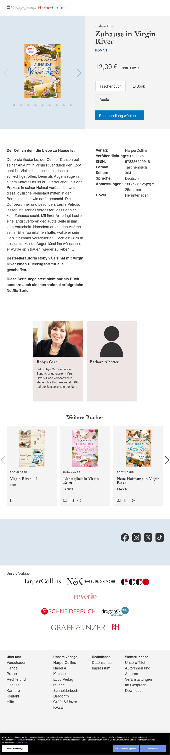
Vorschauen (16, 662)
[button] (14, 105)
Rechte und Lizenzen (16, 681)
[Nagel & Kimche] (91, 583)
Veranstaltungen (138, 679)
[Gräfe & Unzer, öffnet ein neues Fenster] (78, 628)
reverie (59, 684)
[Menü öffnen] (160, 7)
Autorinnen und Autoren (137, 670)
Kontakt (13, 696)
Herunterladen (137, 195)
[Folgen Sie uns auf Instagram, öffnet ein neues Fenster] (136, 537)
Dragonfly (61, 696)
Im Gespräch (135, 684)
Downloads (134, 690)
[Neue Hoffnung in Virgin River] (138, 466)
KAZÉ (58, 707)
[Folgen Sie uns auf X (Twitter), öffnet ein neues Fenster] (148, 537)
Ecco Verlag (63, 679)
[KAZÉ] (115, 628)
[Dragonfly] (115, 614)
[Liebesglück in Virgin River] (85, 466)
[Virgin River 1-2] (32, 466)
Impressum (101, 668)
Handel (12, 668)
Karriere (13, 690)
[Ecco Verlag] (135, 583)
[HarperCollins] (41, 583)
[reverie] (85, 597)
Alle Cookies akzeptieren (125, 748)
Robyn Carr (105, 26)
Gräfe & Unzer (65, 701)
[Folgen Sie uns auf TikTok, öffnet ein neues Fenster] (159, 537)
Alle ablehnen (153, 748)
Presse (12, 673)
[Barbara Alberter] (112, 361)
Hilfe (10, 701)
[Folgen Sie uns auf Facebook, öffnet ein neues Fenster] (125, 537)
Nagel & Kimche (60, 670)
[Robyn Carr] (58, 361)
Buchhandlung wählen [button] (118, 115)
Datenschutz (102, 662)
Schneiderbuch (65, 690)
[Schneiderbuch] (68, 613)
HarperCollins (64, 662)
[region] (85, 744)
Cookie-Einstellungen (15, 748)
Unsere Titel (135, 662)
